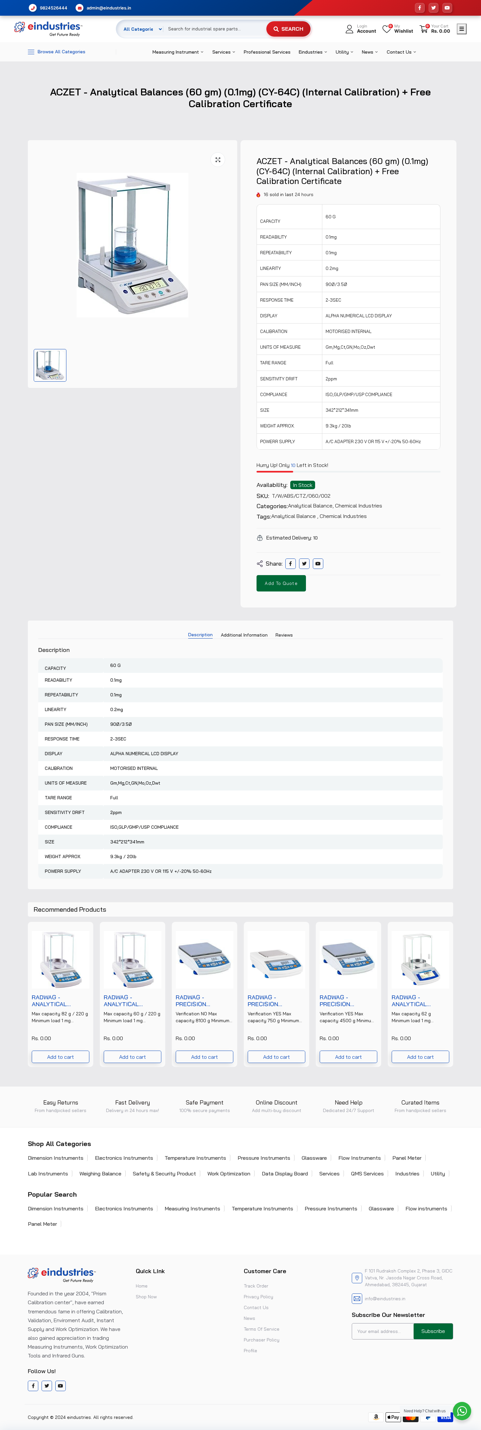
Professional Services (267, 52)
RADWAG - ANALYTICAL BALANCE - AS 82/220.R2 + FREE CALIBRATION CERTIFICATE (57, 1001)
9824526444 (53, 7)
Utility (343, 52)
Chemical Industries (358, 505)
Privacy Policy (258, 1297)
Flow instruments (426, 1208)
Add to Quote (281, 583)
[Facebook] (420, 8)
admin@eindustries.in (109, 7)
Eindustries (311, 52)
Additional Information (244, 635)
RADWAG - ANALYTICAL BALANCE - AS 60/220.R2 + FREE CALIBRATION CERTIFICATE (129, 1001)
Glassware (314, 1158)
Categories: (272, 506)
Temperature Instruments (195, 1158)
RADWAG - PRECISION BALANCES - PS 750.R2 (269, 1001)
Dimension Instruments (55, 1158)
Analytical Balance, (311, 505)
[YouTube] (447, 8)
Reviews (284, 635)
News (368, 52)
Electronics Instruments (124, 1158)
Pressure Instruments (264, 1158)
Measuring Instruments (192, 1208)
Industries (407, 1173)
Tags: (264, 516)
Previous (28, 994)
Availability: (272, 485)
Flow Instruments (359, 1158)
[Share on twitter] (304, 563)
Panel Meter (406, 1158)
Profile (250, 1351)
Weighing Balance (100, 1173)
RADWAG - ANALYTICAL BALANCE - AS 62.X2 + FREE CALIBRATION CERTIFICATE (420, 1001)
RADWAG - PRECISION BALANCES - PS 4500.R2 (341, 1001)
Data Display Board (285, 1173)
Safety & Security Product (164, 1173)
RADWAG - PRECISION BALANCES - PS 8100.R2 (197, 1001)
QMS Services (367, 1173)
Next (453, 994)
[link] (84, 930)
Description (200, 635)
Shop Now (146, 1297)
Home (142, 1286)
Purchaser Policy (261, 1340)
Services (222, 52)
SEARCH (292, 28)
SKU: (263, 496)
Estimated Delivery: (289, 537)
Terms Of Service (261, 1329)
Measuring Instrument (176, 52)
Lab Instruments (48, 1173)
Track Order (256, 1286)
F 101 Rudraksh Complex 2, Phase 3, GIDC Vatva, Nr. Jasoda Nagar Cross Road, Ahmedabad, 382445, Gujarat (409, 1278)
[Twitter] (433, 8)
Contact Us (400, 52)
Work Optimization (228, 1173)
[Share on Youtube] (318, 563)
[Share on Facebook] (290, 563)
